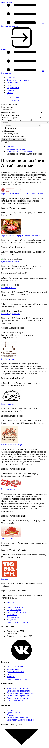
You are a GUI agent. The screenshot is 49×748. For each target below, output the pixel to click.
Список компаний (15, 700)
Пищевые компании (16, 666)
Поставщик (9, 131)
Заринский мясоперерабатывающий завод (20, 235)
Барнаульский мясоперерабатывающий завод (22, 194)
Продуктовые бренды (17, 679)
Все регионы (13, 619)
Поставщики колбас (16, 149)
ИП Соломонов (8, 359)
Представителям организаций (20, 720)
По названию (7, 107)
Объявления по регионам (18, 696)
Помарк (4, 579)
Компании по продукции (18, 80)
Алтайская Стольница (11, 444)
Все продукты (13, 617)
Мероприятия (13, 87)
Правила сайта (13, 712)
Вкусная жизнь (8, 489)
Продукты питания (15, 607)
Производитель (11, 133)
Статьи (10, 92)
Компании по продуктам (18, 691)
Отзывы (15, 97)
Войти (15, 26)
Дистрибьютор (11, 128)
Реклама (10, 715)
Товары (10, 85)
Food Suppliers (7, 2)
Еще (8, 95)
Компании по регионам (17, 688)
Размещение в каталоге (17, 717)
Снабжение (12, 614)
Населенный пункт (10, 115)
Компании (11, 78)
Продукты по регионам (17, 622)
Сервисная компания (14, 136)
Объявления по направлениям (21, 693)
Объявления (12, 82)
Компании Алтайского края (19, 151)
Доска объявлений (15, 671)
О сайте (15, 100)
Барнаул (10, 602)
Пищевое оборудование (18, 612)
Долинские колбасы (10, 261)
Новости (11, 90)
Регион (4, 112)
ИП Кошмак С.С (8, 287)
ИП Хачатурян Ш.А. (10, 313)
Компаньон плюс (9, 404)
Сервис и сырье (14, 609)
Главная (10, 146)
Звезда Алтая (7, 538)
